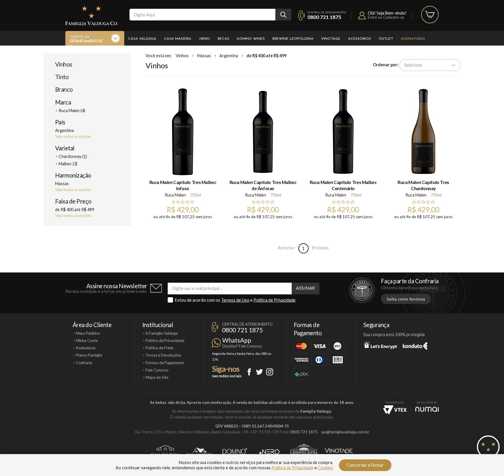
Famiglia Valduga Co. (91, 15)
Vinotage (330, 39)
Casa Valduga (142, 39)
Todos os (86, 39)
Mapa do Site (157, 377)
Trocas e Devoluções (163, 355)
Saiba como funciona (406, 299)
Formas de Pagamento (165, 362)
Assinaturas (413, 39)
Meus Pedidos (88, 333)
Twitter (259, 372)
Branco (64, 89)
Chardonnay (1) (73, 156)
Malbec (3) (68, 163)
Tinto (62, 76)
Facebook (249, 372)
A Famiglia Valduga (162, 333)
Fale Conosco (157, 370)
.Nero (204, 39)
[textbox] (202, 14)
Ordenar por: (385, 64)
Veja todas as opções (73, 136)
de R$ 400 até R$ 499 (266, 55)
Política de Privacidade (274, 300)
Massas (204, 55)
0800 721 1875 (324, 17)
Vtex (395, 409)
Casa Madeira (177, 39)
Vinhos (63, 64)
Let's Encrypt (380, 345)
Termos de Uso (235, 300)
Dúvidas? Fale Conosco (242, 346)
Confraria (84, 362)
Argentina (228, 55)
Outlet (386, 39)
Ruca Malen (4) (72, 110)
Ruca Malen (175, 194)
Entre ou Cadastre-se (386, 17)
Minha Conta (87, 340)
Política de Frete (159, 347)
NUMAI (427, 409)
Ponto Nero (269, 451)
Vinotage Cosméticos (338, 451)
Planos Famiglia (89, 355)
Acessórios (359, 39)
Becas (223, 39)
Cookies (325, 467)
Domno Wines (251, 39)
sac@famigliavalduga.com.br (345, 432)
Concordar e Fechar (365, 465)
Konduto (415, 345)
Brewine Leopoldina (293, 39)
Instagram (269, 372)
